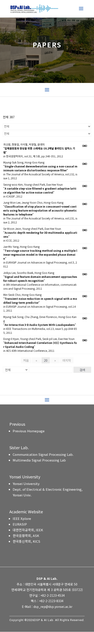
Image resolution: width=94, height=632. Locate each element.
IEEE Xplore (22, 518)
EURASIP (20, 524)
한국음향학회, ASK (26, 535)
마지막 (67, 360)
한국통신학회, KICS (26, 541)
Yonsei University (26, 483)
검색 (82, 370)
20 (45, 360)
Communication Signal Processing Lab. (43, 454)
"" (39, 150)
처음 (26, 360)
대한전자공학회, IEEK (28, 530)
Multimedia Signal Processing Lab (39, 460)
